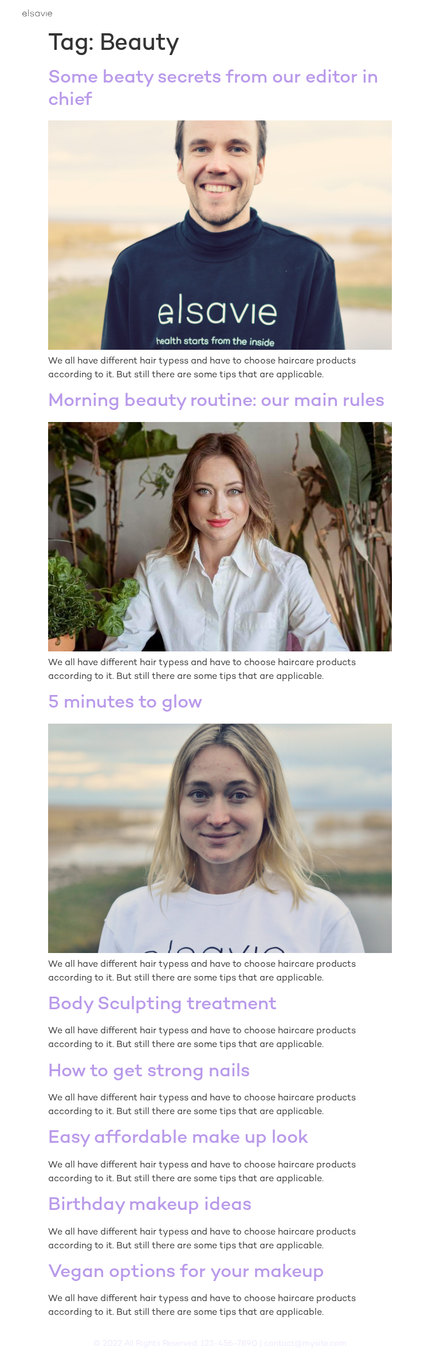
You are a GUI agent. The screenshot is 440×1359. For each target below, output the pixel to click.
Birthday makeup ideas (150, 1205)
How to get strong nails (149, 1071)
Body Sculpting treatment (162, 1004)
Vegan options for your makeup (186, 1272)
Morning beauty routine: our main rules (216, 401)
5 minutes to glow (125, 703)
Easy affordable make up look (178, 1138)
